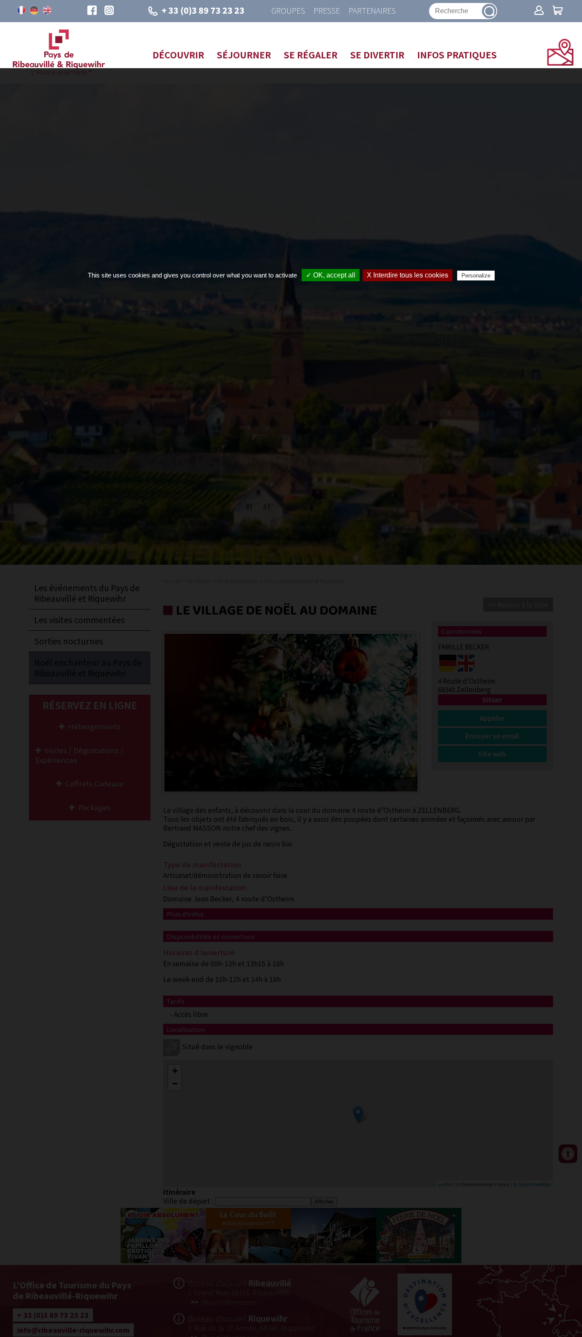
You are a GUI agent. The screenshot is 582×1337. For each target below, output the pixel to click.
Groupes (288, 11)
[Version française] (21, 10)
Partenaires (372, 11)
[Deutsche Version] (34, 10)
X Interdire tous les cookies (407, 275)
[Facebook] (92, 11)
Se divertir (377, 54)
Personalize (475, 275)
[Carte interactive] (560, 63)
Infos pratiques (457, 54)
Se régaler (310, 54)
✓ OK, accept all (330, 275)
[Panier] (557, 11)
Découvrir (178, 54)
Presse (327, 11)
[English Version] (46, 10)
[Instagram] (109, 11)
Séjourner (244, 54)
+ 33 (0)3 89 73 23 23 (203, 10)
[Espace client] (539, 11)
